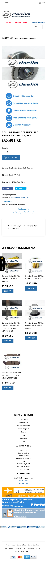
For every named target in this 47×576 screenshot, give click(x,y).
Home (4, 38)
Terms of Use (23, 456)
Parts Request (23, 429)
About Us (23, 450)
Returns (23, 432)
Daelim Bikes (24, 422)
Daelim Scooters (23, 426)
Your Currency (38, 23)
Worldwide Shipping (23, 458)
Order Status (23, 419)
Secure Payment (23, 464)
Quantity (5, 148)
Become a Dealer (23, 466)
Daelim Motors (23, 453)
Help (23, 435)
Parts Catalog (23, 469)
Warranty (23, 438)
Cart (43, 3)
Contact (23, 441)
